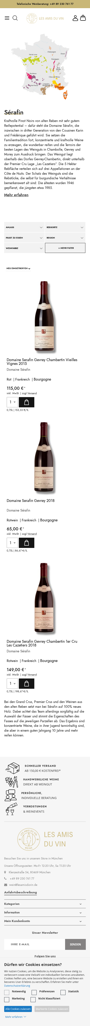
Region (51, 237)
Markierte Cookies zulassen (52, 1009)
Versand (32, 393)
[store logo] (45, 18)
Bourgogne (42, 379)
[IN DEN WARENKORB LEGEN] (26, 402)
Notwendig (19, 991)
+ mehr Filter (66, 248)
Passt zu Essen (14, 237)
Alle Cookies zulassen (18, 1009)
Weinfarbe (12, 248)
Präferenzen (47, 991)
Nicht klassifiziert (49, 998)
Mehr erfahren (16, 195)
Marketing (18, 998)
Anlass (10, 227)
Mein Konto (75, 18)
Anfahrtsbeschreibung (20, 892)
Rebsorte (52, 227)
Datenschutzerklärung (17, 985)
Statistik (73, 991)
